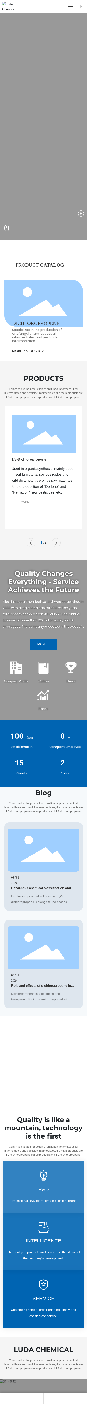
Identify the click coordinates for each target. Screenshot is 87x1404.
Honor (71, 681)
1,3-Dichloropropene (29, 459)
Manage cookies (24, 1392)
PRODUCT (40, 265)
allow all (63, 1392)
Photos (43, 709)
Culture (43, 681)
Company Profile (16, 681)
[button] (31, 542)
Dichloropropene (35, 323)
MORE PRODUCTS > (28, 350)
